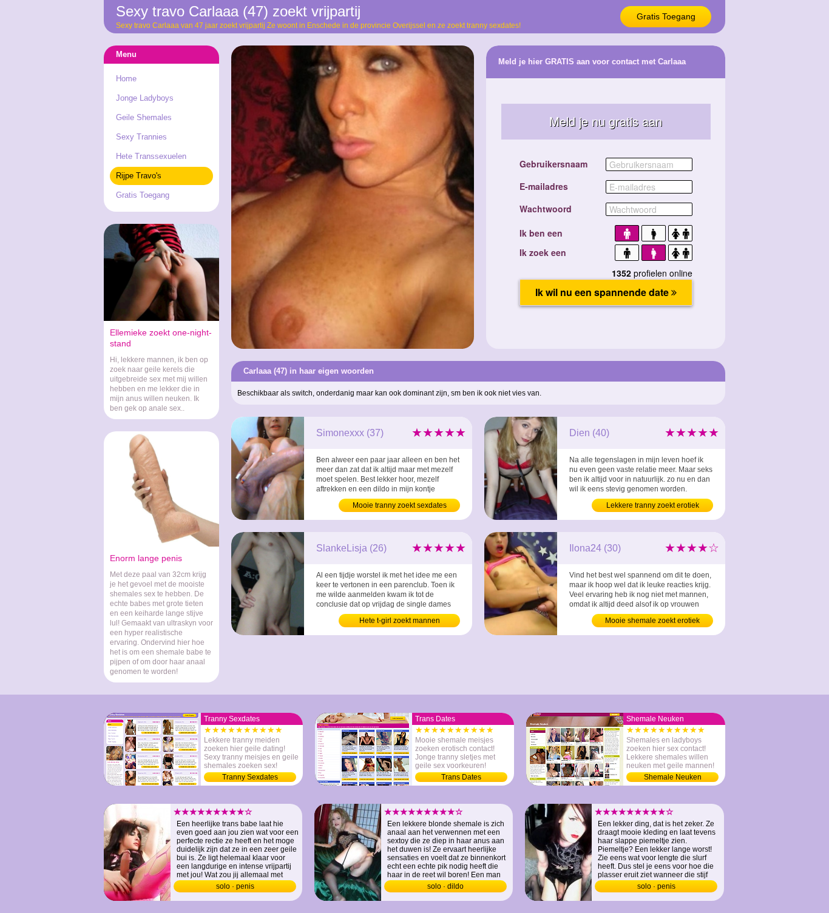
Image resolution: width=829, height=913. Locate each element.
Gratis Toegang (666, 16)
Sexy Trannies (141, 136)
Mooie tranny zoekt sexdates (400, 505)
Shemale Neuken (673, 777)
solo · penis (235, 886)
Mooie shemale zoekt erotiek (652, 620)
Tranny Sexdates (250, 777)
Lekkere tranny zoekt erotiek (652, 505)
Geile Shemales (144, 117)
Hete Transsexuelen (151, 156)
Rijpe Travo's (138, 175)
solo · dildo (445, 886)
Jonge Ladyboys (145, 98)
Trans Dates (461, 777)
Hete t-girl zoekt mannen (399, 620)
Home (126, 78)
